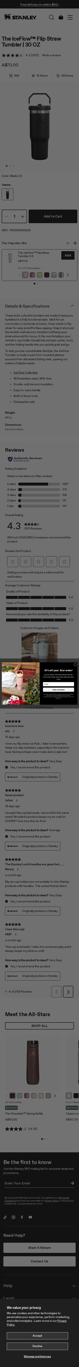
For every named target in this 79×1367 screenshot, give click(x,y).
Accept (37, 1336)
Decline (37, 1346)
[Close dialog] (75, 664)
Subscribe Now (58, 690)
